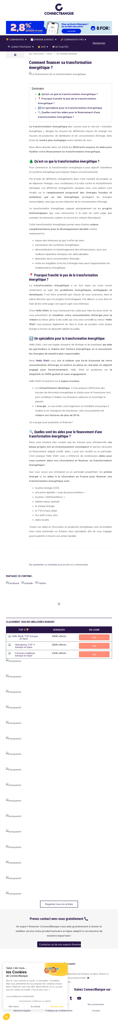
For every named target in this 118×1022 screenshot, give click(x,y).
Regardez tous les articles (59, 904)
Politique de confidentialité (59, 1010)
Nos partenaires (96, 1004)
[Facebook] (12, 583)
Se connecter (36, 564)
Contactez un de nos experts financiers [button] (60, 944)
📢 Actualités (60, 46)
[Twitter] (40, 583)
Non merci (14, 1006)
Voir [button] (94, 637)
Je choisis (35, 1006)
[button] (59, 9)
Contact (96, 1010)
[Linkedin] (27, 583)
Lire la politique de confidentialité (20, 996)
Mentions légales (22, 1010)
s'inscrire (52, 564)
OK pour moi (56, 1006)
